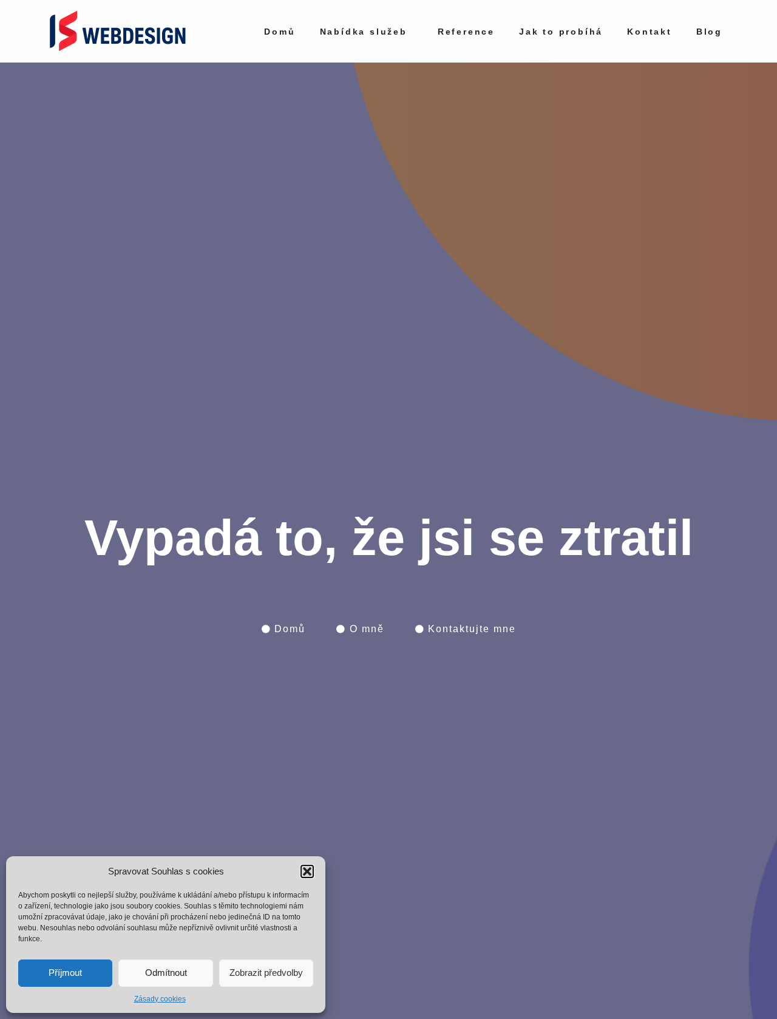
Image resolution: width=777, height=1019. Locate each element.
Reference (466, 31)
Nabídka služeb (363, 31)
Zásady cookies (160, 999)
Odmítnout (166, 972)
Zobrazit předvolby (266, 972)
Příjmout (65, 972)
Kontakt (649, 31)
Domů (279, 31)
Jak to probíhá (561, 31)
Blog (709, 31)
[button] (307, 871)
